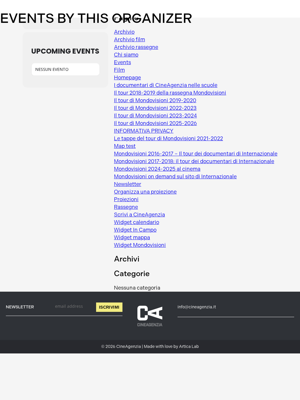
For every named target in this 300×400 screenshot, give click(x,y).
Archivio (124, 32)
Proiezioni (126, 199)
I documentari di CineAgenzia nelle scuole (165, 85)
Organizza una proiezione (145, 192)
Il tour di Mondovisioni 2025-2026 (155, 123)
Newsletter (127, 184)
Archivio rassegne (136, 47)
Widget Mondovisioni (140, 245)
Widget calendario (136, 222)
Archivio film (129, 39)
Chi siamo (126, 55)
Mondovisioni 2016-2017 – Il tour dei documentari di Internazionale (195, 154)
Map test (125, 146)
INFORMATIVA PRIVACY (143, 131)
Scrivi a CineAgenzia (139, 214)
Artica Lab (189, 346)
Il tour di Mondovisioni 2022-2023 (155, 108)
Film (119, 70)
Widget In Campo (135, 230)
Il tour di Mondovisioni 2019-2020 (155, 100)
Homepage (127, 77)
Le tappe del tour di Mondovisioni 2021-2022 (168, 138)
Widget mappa (132, 237)
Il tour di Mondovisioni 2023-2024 (155, 115)
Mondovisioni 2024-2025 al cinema (157, 169)
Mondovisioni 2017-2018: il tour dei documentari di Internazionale (194, 161)
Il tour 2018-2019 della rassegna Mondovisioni (170, 93)
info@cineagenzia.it (197, 307)
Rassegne (126, 207)
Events (122, 62)
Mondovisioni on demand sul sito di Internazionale (175, 176)
